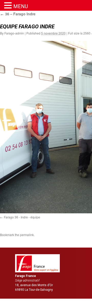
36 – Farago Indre (18, 13)
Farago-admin (14, 33)
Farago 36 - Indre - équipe (22, 217)
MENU (20, 6)
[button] (8, 5)
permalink (27, 234)
